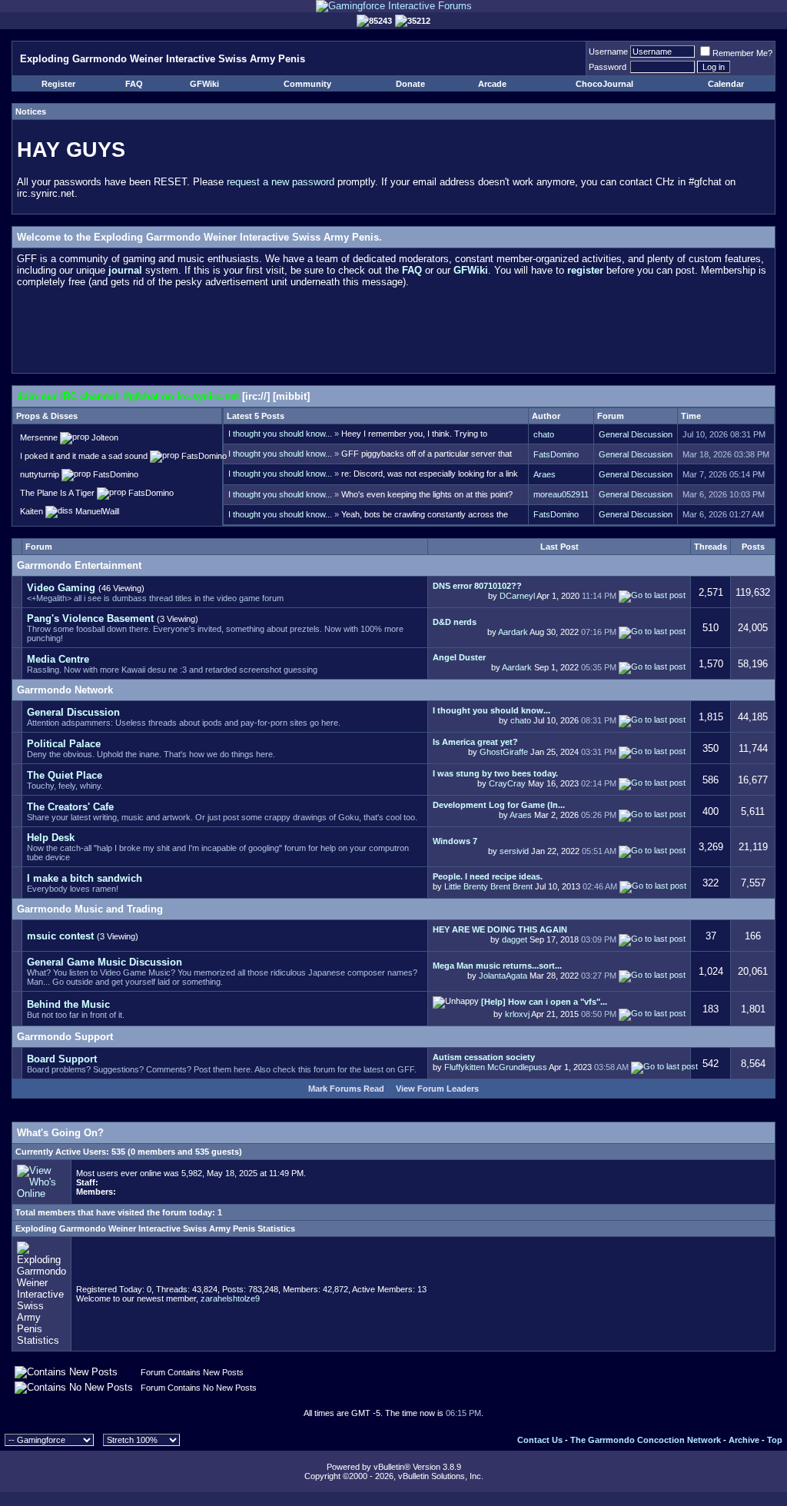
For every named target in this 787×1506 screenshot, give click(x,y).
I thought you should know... (280, 433)
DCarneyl (517, 595)
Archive (744, 1439)
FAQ (134, 83)
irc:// (256, 396)
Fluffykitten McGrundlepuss (495, 1067)
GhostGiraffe (504, 751)
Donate (410, 83)
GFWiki (204, 83)
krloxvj (517, 1014)
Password (607, 66)
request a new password (280, 182)
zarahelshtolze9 (230, 1298)
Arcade (492, 83)
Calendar (726, 83)
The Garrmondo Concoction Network (645, 1439)
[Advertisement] (393, 333)
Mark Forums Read (346, 1088)
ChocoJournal (604, 83)
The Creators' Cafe (70, 807)
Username (608, 51)
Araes (544, 474)
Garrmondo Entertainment (79, 565)
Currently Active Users (60, 1151)
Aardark (513, 631)
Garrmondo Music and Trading (90, 909)
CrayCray (507, 783)
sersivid (514, 850)
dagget (514, 939)
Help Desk (51, 837)
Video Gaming (61, 587)
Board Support (62, 1059)
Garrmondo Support (65, 1036)
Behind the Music (68, 1004)
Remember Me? (742, 53)
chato (543, 434)
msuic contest (60, 936)
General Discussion (635, 434)
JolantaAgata (503, 974)
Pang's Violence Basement (90, 618)
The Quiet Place (64, 775)
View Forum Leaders (437, 1088)
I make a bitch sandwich (84, 878)
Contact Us (540, 1439)
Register (58, 83)
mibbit (291, 396)
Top (774, 1439)
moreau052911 (561, 494)
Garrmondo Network (65, 690)
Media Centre (58, 659)
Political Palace (64, 744)
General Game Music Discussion (104, 962)
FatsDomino (556, 454)
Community (307, 83)
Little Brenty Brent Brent (488, 886)
